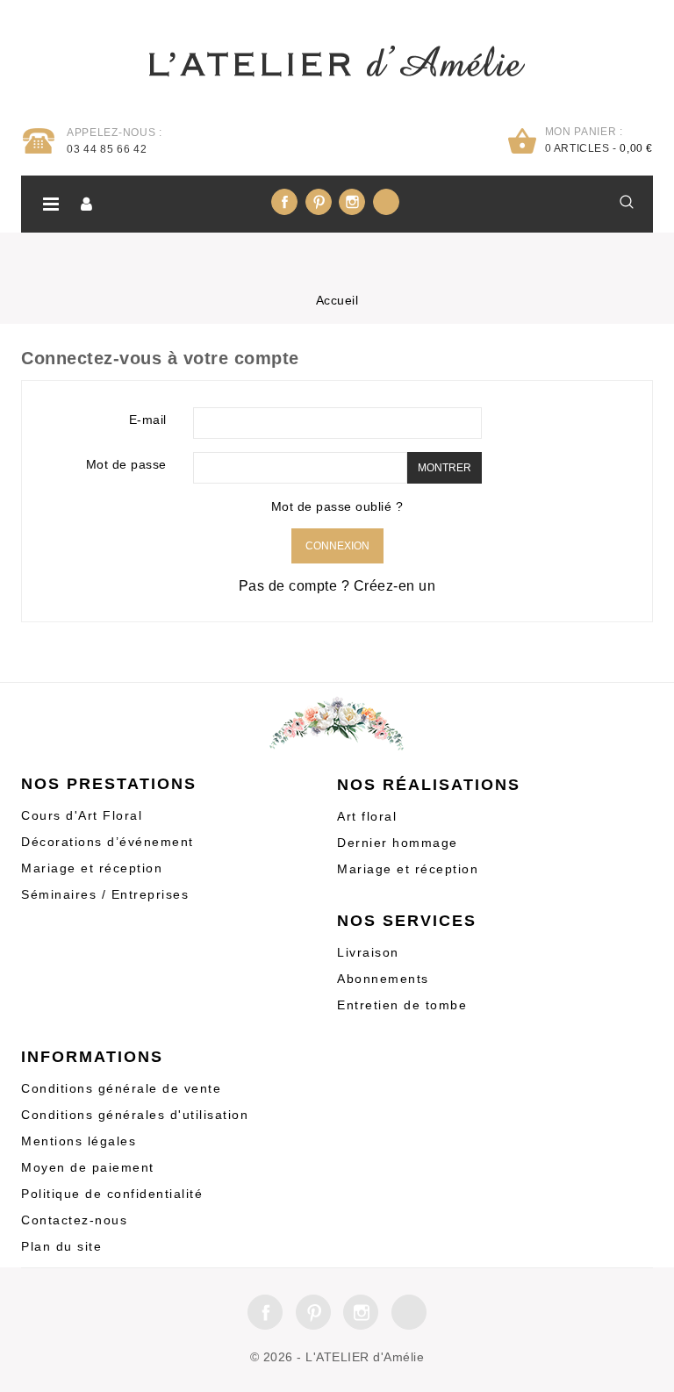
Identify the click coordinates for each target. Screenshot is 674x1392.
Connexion (337, 546)
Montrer (444, 468)
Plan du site (61, 1246)
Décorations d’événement (107, 842)
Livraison (368, 952)
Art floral (367, 816)
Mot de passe (126, 464)
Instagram (352, 202)
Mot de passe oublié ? (337, 506)
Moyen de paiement (87, 1167)
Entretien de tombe (402, 1005)
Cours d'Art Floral (81, 815)
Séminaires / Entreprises (105, 894)
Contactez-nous (74, 1220)
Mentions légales (78, 1141)
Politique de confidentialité (112, 1194)
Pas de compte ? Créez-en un (337, 585)
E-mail (148, 420)
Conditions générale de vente (121, 1088)
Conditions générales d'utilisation (134, 1115)
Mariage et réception (91, 868)
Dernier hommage (397, 843)
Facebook (284, 202)
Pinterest (318, 202)
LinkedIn (386, 202)
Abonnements (383, 979)
